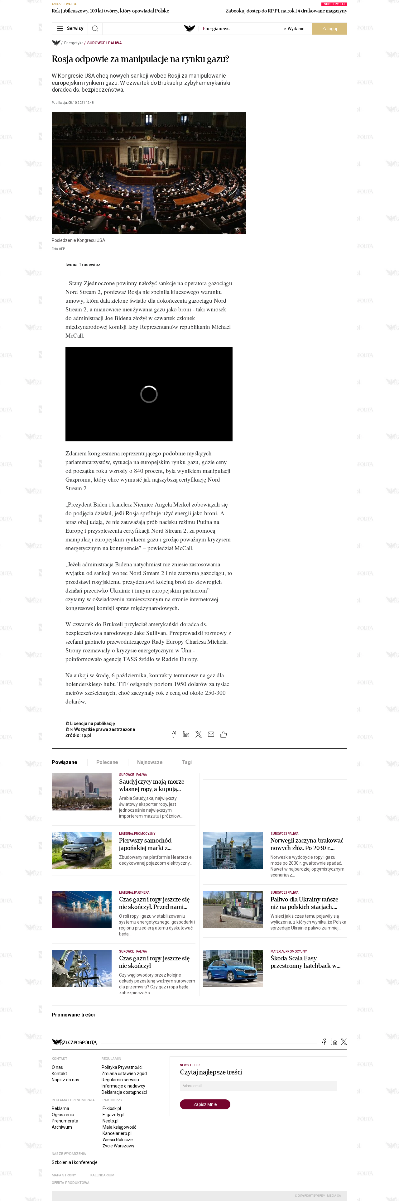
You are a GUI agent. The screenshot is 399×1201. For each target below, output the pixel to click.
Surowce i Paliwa (104, 43)
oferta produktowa (70, 1183)
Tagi (187, 762)
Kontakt (59, 1073)
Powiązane (64, 762)
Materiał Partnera (134, 892)
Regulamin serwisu (120, 1079)
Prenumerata (65, 1120)
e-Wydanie (294, 28)
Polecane (107, 762)
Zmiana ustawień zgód (124, 1073)
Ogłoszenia (63, 1114)
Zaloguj (329, 28)
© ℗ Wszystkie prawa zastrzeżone (100, 729)
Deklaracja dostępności (124, 1092)
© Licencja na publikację (90, 723)
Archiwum (62, 1127)
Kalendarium (102, 1175)
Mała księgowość (119, 1127)
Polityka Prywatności (122, 1067)
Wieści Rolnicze (118, 1139)
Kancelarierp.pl (117, 1133)
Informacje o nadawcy (123, 1085)
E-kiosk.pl (112, 1108)
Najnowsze (150, 762)
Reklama (60, 1108)
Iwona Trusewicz (82, 264)
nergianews (216, 29)
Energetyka (74, 43)
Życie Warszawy (118, 1145)
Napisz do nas (65, 1079)
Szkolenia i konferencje (75, 1162)
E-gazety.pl (113, 1114)
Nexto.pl (110, 1120)
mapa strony (64, 1175)
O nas (57, 1067)
